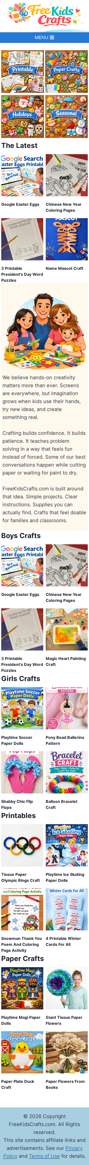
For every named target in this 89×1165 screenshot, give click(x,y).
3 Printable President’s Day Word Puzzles (22, 274)
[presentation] (22, 175)
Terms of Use (44, 1156)
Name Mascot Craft (64, 268)
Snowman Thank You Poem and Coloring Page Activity (21, 944)
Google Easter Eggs (20, 204)
